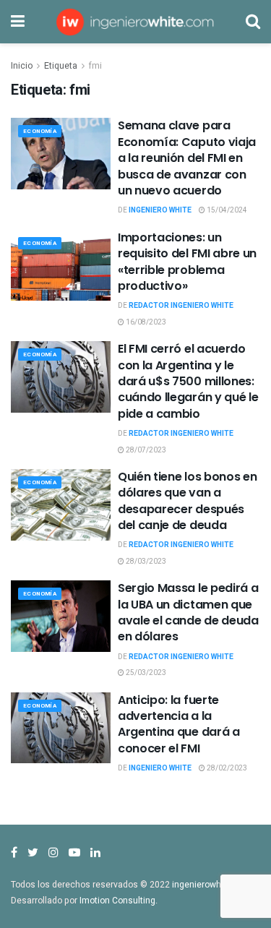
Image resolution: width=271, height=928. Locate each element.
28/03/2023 (145, 562)
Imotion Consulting (117, 900)
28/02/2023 (226, 768)
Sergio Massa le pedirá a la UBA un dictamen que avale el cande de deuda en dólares (188, 612)
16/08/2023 (145, 322)
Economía (39, 131)
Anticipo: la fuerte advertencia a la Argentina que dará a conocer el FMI (179, 724)
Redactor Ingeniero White (181, 306)
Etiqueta (60, 65)
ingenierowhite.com (211, 884)
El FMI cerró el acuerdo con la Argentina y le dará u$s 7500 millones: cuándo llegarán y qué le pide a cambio (188, 381)
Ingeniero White (160, 210)
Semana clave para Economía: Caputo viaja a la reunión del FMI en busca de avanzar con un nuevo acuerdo (187, 158)
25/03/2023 (145, 673)
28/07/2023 (145, 450)
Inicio (22, 65)
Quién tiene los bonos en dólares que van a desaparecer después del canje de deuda (187, 500)
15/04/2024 (226, 210)
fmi (95, 65)
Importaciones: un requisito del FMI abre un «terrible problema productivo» (187, 261)
